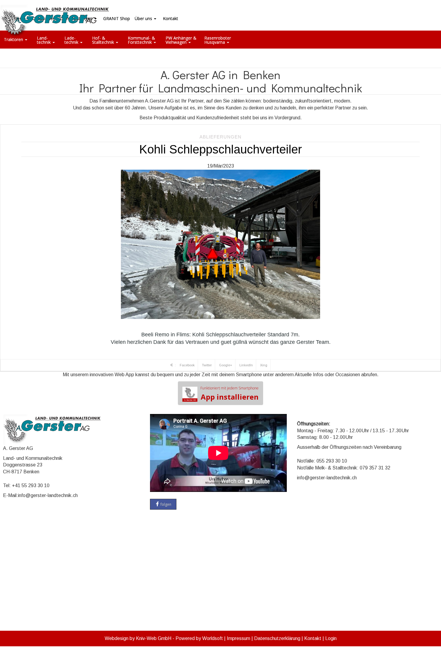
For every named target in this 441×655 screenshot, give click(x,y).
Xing (263, 365)
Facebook (187, 365)
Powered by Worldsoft (199, 638)
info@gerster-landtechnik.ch (48, 495)
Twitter (207, 365)
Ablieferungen (221, 136)
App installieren (229, 394)
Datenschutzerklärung (277, 638)
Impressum (238, 638)
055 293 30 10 (331, 460)
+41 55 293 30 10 (31, 485)
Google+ (225, 365)
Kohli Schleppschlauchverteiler (220, 149)
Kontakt (312, 638)
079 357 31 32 (375, 467)
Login (331, 638)
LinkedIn (246, 365)
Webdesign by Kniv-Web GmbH (138, 638)
